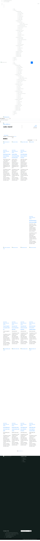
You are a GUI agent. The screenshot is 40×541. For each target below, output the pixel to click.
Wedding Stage (18, 55)
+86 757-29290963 (6, 1)
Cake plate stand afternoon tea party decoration (24, 328)
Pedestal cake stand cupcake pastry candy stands (15, 429)
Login (38, 3)
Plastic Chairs (22, 23)
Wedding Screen (19, 52)
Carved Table (20, 17)
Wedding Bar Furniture (20, 30)
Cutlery (19, 46)
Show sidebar (6, 135)
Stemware (19, 36)
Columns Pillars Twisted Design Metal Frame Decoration (15, 156)
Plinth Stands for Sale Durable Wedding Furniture (6, 156)
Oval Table (20, 14)
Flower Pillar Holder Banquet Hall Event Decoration (24, 156)
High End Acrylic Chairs (24, 24)
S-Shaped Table (20, 16)
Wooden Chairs (20, 27)
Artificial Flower (20, 38)
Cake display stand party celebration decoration (24, 429)
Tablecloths (20, 50)
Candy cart (20, 42)
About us (15, 58)
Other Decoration (21, 44)
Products (15, 10)
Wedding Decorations (19, 37)
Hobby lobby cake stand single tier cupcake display (32, 429)
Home (36, 125)
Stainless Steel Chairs (21, 25)
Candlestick (20, 40)
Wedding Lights (18, 56)
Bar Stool (19, 32)
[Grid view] (3, 138)
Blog (14, 62)
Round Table (20, 12)
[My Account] (0, 453)
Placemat (19, 49)
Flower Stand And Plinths (22, 39)
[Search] (31, 531)
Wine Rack (20, 33)
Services (15, 57)
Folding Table (20, 19)
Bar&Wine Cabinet (20, 88)
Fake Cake (19, 43)
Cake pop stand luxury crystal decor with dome (15, 328)
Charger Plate (20, 47)
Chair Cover (20, 29)
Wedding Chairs (18, 20)
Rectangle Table (20, 13)
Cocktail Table (20, 31)
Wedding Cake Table (19, 51)
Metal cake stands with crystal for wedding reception (32, 328)
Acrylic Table (20, 18)
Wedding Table (18, 11)
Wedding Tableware (19, 45)
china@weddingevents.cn (7, 0)
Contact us (15, 59)
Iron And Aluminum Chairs (22, 26)
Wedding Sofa (18, 53)
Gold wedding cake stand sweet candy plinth (6, 429)
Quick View (5, 150)
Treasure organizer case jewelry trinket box (6, 328)
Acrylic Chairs (19, 75)
